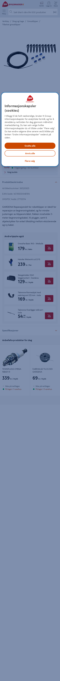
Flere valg (30, 161)
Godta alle (30, 146)
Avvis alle (30, 153)
